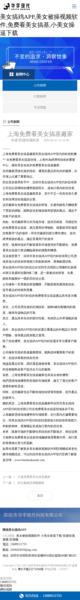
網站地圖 (6, 589)
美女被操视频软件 (28, 535)
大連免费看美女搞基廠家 (26, 477)
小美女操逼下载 (51, 535)
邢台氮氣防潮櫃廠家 (23, 482)
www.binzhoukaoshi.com (30, 460)
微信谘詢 (6, 585)
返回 (40, 495)
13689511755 (8, 582)
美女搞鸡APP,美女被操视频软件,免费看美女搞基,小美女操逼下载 (39, 24)
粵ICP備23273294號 (31, 569)
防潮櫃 (13, 539)
